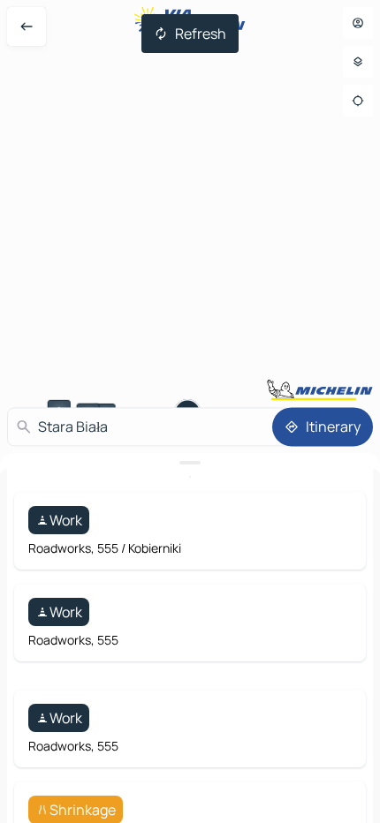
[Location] (358, 101)
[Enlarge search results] (190, 462)
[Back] (26, 26)
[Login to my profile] (358, 23)
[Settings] (358, 62)
